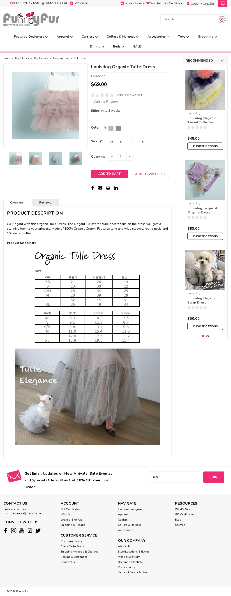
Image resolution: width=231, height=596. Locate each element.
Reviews (45, 203)
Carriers (88, 36)
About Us (124, 546)
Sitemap (180, 525)
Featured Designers (29, 36)
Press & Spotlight (129, 557)
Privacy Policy (126, 567)
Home (6, 58)
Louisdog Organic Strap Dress (201, 300)
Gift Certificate (173, 3)
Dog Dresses (41, 58)
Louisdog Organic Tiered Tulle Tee (201, 120)
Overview (16, 203)
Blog (178, 519)
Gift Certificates (70, 509)
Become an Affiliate (130, 562)
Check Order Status (73, 546)
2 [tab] (207, 336)
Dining (95, 46)
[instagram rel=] (13, 530)
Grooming (206, 36)
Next (84, 105)
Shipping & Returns (73, 525)
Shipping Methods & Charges (79, 551)
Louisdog (193, 113)
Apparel (63, 36)
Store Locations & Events (134, 551)
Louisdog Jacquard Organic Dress (202, 210)
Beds (117, 46)
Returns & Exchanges (74, 557)
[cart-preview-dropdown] (222, 3)
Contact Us (68, 562)
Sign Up (208, 3)
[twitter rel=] (38, 530)
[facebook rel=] (5, 530)
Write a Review (105, 101)
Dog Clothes (22, 58)
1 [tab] (203, 336)
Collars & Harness (121, 36)
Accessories (157, 36)
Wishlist (66, 514)
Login (194, 3)
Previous (7, 105)
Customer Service (71, 541)
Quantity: (98, 156)
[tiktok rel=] (30, 530)
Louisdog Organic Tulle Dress (69, 58)
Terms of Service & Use (132, 572)
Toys (182, 36)
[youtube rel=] (22, 530)
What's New (183, 509)
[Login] (187, 3)
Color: (98, 127)
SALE (137, 46)
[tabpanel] (205, 109)
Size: (97, 141)
